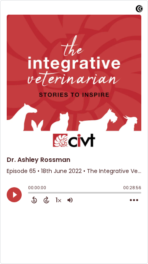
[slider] (30, 194)
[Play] (14, 194)
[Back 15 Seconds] (34, 200)
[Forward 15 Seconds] (46, 200)
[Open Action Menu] (134, 200)
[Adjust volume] (70, 200)
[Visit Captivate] (139, 10)
